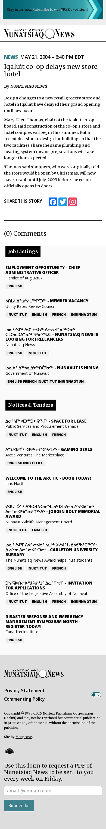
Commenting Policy (24, 699)
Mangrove (23, 737)
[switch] (96, 695)
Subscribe (19, 805)
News (11, 57)
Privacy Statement (24, 690)
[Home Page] (39, 33)
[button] (9, 751)
